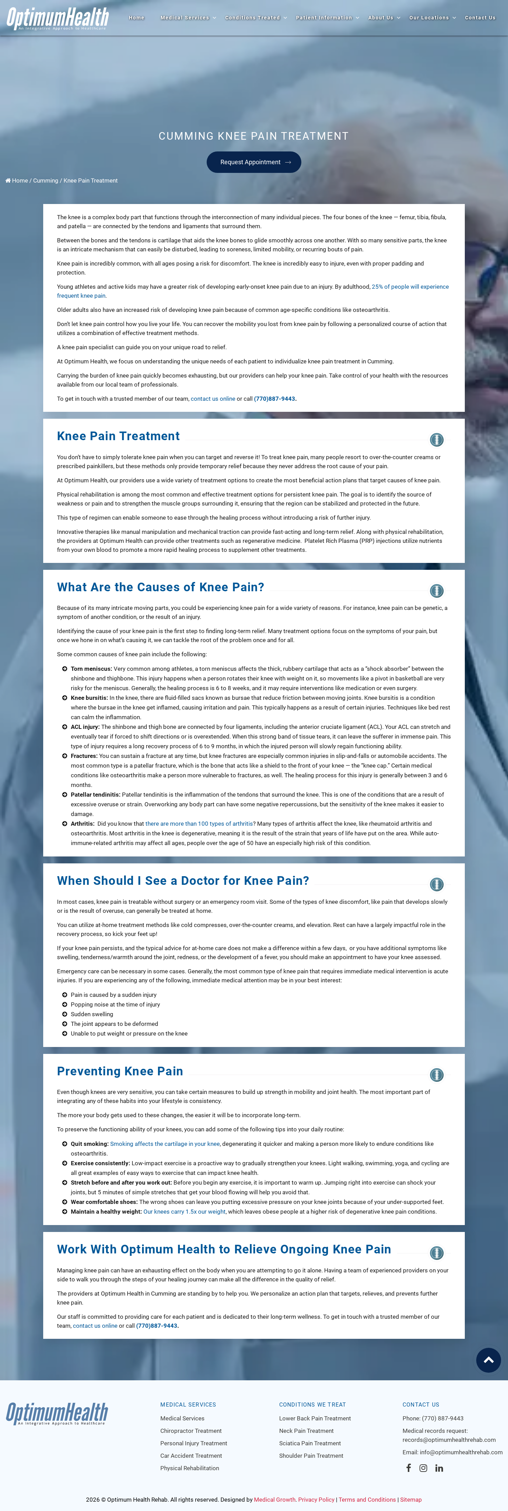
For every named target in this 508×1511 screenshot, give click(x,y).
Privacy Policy (316, 1499)
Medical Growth (274, 1499)
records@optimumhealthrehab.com (449, 1439)
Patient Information (324, 17)
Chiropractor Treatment (191, 1430)
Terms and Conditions (367, 1499)
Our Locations (429, 17)
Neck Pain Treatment (306, 1430)
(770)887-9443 (274, 398)
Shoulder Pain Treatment (311, 1455)
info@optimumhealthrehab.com (461, 1452)
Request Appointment (250, 162)
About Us (381, 17)
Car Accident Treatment (191, 1455)
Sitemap (411, 1499)
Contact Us (480, 17)
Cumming (45, 180)
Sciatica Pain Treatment (310, 1443)
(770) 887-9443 (443, 1418)
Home (137, 17)
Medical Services (185, 17)
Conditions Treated (252, 17)
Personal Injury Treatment (193, 1443)
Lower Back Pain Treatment (315, 1418)
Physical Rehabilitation (189, 1468)
